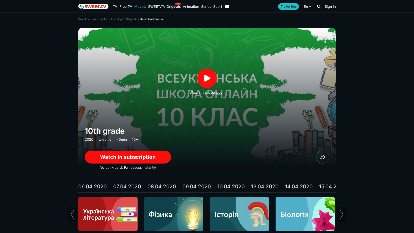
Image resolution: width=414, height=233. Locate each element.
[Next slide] (342, 214)
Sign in (330, 6)
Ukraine (105, 139)
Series (206, 6)
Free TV (125, 6)
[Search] (318, 6)
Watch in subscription (128, 157)
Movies (140, 6)
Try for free (288, 6)
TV (115, 6)
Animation (191, 6)
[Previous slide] (72, 214)
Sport (217, 6)
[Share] (322, 157)
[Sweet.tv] (93, 6)
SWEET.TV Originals (164, 6)
